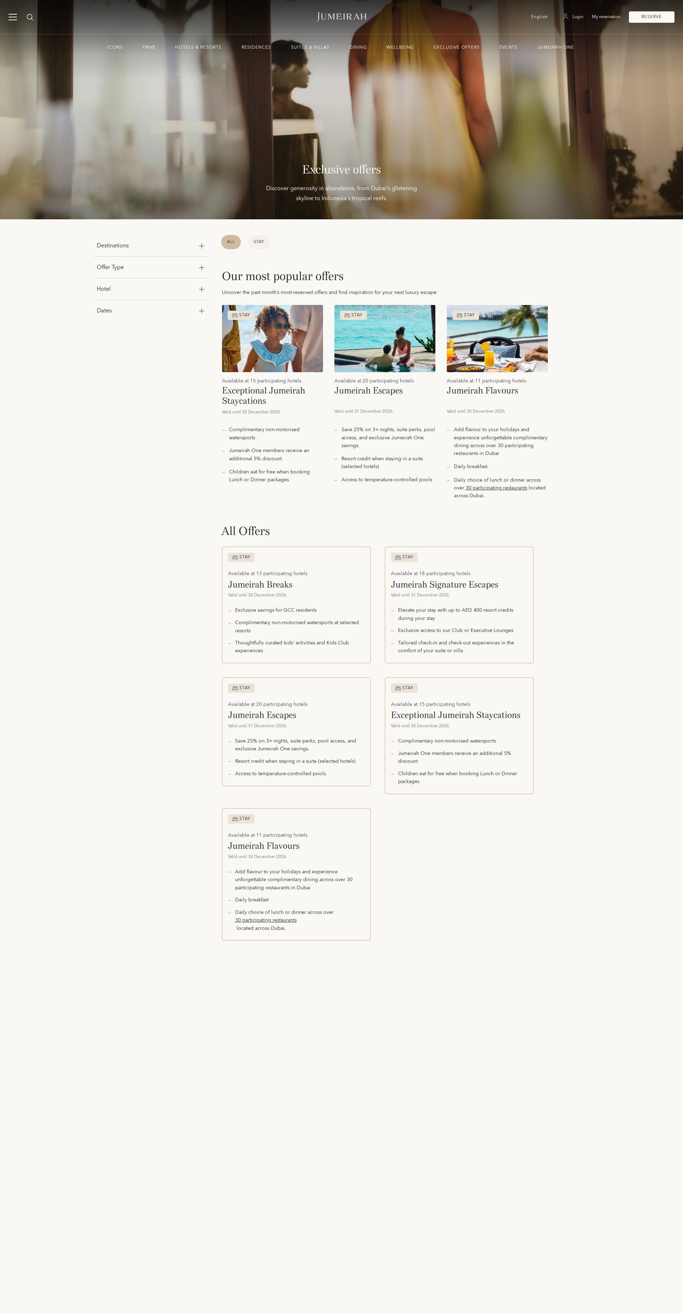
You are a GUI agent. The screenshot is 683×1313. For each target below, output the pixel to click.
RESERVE (651, 17)
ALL (231, 242)
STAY (259, 242)
